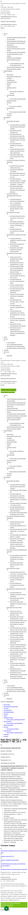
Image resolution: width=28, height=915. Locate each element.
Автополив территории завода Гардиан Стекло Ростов (16, 208)
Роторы (6, 727)
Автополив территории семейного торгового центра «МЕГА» (16, 249)
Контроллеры (7, 721)
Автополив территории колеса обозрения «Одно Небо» (17, 156)
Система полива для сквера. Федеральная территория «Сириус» (17, 126)
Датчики (9, 78)
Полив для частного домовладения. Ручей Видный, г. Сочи (16, 258)
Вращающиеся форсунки (14, 76)
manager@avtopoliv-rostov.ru (9, 16)
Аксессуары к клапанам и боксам (16, 719)
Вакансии (9, 355)
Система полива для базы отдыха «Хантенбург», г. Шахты (17, 225)
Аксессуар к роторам (15, 106)
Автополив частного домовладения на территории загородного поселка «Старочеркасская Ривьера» (17, 331)
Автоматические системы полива (16, 348)
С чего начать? (11, 342)
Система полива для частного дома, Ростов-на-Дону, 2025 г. (17, 275)
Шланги (9, 115)
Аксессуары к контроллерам (18, 99)
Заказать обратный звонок (8, 21)
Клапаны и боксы (8, 717)
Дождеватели (11, 80)
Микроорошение (11, 100)
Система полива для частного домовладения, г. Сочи (17, 307)
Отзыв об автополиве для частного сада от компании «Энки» (17, 320)
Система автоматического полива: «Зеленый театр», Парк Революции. (17, 151)
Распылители (7, 730)
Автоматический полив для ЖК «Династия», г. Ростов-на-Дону (17, 175)
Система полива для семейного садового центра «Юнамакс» (18, 240)
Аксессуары (10, 74)
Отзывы (6, 350)
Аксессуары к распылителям (18, 112)
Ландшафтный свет (12, 46)
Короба (9, 84)
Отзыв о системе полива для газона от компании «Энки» (17, 296)
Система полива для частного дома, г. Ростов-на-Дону (17, 301)
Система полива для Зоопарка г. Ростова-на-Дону (16, 145)
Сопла (8, 86)
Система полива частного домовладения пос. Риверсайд (17, 290)
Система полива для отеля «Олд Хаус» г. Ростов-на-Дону (17, 217)
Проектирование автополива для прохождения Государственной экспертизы (16, 43)
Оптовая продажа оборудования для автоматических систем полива (16, 54)
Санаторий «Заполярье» (17, 221)
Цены (5, 337)
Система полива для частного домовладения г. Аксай (17, 281)
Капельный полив (12, 82)
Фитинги (9, 113)
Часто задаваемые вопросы (14, 344)
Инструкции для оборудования (15, 346)
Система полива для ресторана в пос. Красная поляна (17, 231)
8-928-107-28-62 (5, 12)
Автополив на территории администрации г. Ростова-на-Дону (17, 139)
